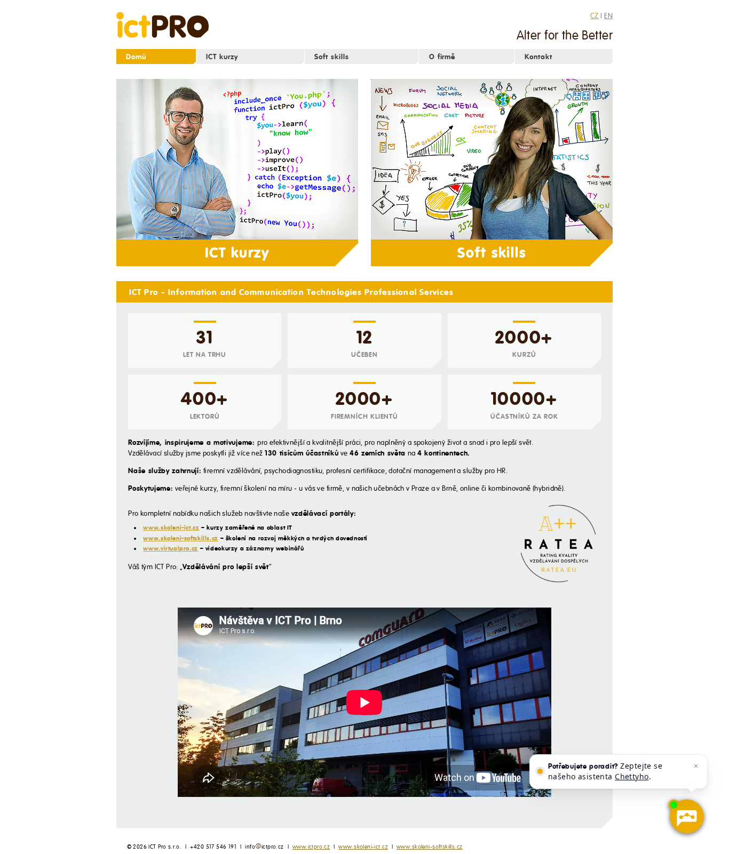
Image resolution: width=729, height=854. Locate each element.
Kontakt (538, 57)
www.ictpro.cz (311, 846)
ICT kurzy (222, 57)
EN (608, 15)
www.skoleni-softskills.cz (180, 538)
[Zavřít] (696, 766)
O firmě (442, 57)
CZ (594, 15)
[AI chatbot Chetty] (686, 816)
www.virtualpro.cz (170, 548)
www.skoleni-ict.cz (171, 527)
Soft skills (331, 57)
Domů (136, 57)
